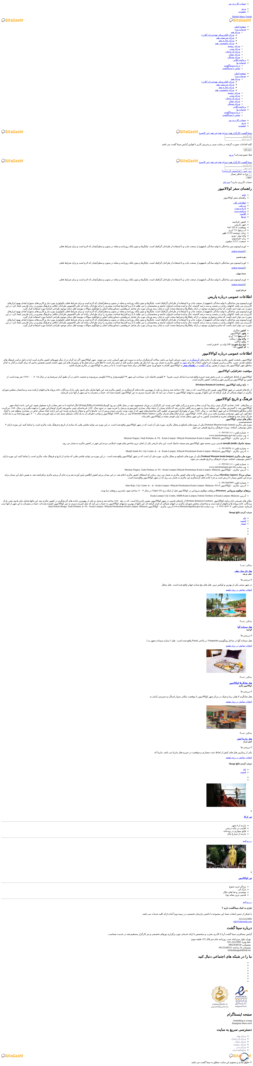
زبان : (243, 238)
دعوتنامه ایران (239, 1050)
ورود (243, 9)
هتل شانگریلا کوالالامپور (240, 683)
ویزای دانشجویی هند (224, 43)
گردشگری (194, 360)
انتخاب (249, 590)
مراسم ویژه (240, 211)
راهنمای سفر (189, 365)
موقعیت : (241, 227)
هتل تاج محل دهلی (243, 571)
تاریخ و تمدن (240, 208)
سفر (184, 362)
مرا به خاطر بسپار (240, 174)
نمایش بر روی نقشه (235, 590)
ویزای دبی (241, 1047)
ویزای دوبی (234, 49)
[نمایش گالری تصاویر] (226, 560)
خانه (244, 195)
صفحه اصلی (240, 26)
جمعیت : (242, 241)
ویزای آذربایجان (232, 51)
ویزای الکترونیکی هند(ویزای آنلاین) (217, 35)
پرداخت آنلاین (239, 60)
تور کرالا (248, 817)
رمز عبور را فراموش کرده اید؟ (237, 171)
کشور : (242, 222)
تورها (243, 216)
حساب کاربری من (237, 3)
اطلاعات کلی (239, 203)
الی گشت (203, 365)
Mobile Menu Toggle (242, 16)
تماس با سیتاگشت (231, 68)
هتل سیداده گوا (244, 627)
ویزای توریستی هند (225, 38)
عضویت (242, 11)
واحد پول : (241, 235)
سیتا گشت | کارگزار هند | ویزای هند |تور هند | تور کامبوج (225, 133)
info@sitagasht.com (242, 921)
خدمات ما (241, 63)
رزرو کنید (247, 841)
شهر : (243, 224)
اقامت (243, 214)
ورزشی (242, 205)
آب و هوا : (241, 230)
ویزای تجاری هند (226, 40)
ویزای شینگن (234, 57)
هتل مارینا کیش (244, 739)
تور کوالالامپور (245, 878)
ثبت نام (248, 150)
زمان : (243, 233)
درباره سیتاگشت (232, 65)
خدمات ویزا (240, 29)
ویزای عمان (234, 54)
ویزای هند (235, 32)
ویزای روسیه (234, 46)
